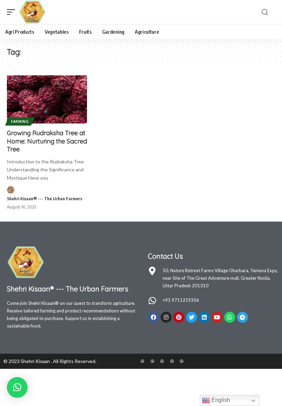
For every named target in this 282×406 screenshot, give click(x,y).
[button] (17, 387)
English (220, 400)
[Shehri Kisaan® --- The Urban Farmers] (32, 12)
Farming (20, 121)
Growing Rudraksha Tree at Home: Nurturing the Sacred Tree (47, 141)
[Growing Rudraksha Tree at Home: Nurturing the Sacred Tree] (47, 99)
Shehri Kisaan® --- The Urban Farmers (44, 198)
